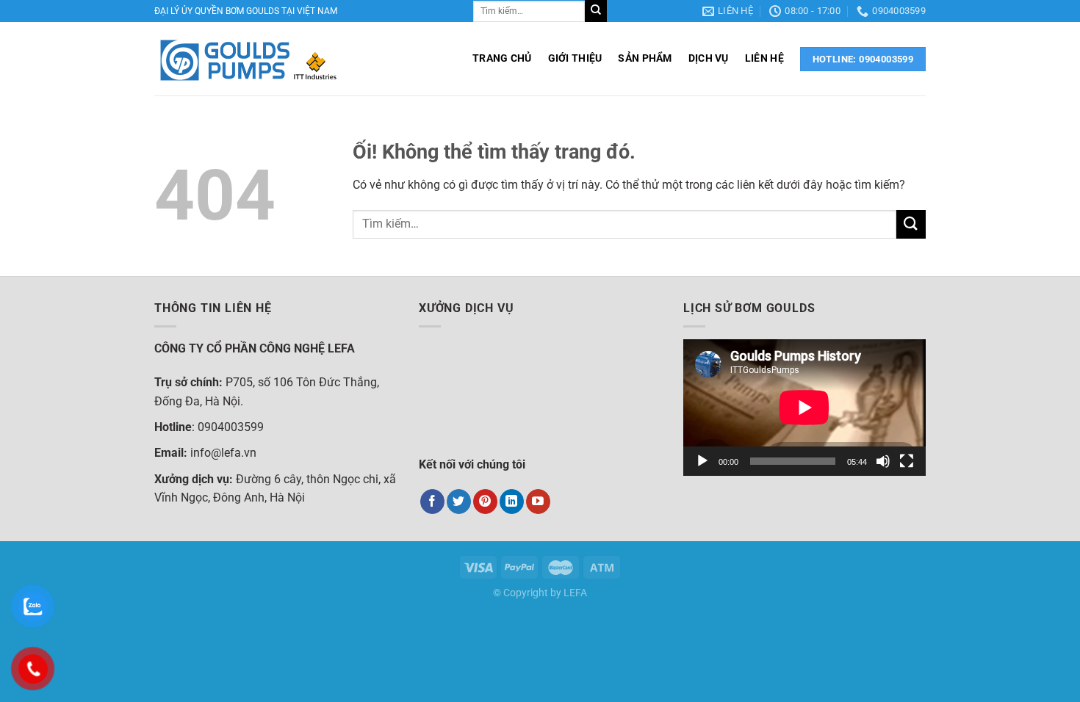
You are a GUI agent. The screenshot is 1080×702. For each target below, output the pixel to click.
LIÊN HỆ (764, 58)
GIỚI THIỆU (575, 58)
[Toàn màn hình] (906, 461)
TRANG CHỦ (502, 58)
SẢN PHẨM (645, 58)
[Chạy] (702, 461)
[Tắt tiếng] (883, 461)
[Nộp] (596, 11)
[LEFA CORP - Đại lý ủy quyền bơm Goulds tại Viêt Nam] (248, 59)
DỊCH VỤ (708, 58)
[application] (804, 407)
